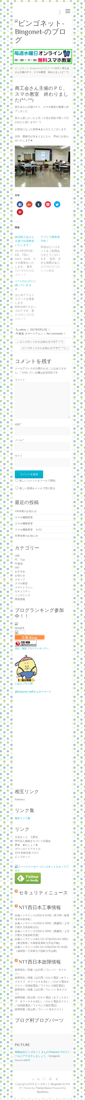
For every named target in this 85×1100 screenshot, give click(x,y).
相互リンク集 (22, 818)
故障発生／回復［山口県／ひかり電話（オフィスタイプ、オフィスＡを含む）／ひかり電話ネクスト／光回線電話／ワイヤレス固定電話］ (42, 981)
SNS (17, 567)
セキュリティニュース (43, 892)
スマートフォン (34, 333)
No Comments (55, 333)
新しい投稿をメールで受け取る (37, 488)
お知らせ (20, 575)
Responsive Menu (67, 11)
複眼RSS (27, 1060)
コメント (20, 379)
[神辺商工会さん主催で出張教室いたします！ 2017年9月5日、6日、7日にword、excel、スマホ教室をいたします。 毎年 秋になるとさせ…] (28, 256)
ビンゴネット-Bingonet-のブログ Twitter (37, 1077)
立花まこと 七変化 (26, 837)
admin (22, 329)
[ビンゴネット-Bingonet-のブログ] (42, 31)
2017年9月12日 (38, 329)
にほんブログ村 (24, 683)
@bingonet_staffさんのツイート (33, 691)
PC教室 (20, 333)
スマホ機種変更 (24, 517)
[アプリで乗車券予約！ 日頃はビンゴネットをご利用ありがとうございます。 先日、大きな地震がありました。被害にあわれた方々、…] (53, 254)
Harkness (20, 799)
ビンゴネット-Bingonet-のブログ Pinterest (48, 1077)
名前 (18, 424)
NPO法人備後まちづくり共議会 (33, 841)
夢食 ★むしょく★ (26, 845)
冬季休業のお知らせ (26, 535)
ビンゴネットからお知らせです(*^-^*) (40, 341)
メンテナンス (22, 595)
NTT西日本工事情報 (40, 907)
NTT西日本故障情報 (40, 962)
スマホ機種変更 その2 (28, 529)
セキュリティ (22, 591)
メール (19, 440)
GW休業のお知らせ (26, 511)
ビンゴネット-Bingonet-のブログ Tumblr (54, 1077)
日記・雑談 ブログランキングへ (32, 648)
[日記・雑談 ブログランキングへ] (26, 642)
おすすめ (20, 571)
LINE (17, 555)
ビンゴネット (22, 856)
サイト (19, 456)
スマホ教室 (21, 583)
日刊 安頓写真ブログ (27, 853)
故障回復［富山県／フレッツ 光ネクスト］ (39, 1009)
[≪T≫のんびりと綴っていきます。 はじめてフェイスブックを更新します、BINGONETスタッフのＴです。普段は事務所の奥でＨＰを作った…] (28, 300)
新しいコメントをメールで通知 (37, 480)
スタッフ (20, 579)
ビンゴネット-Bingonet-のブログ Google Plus (42, 1077)
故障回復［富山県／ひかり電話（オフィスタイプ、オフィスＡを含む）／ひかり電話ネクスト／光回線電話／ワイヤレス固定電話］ (42, 1001)
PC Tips (20, 559)
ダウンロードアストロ (28, 849)
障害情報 (20, 599)
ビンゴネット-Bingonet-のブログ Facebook (31, 1077)
